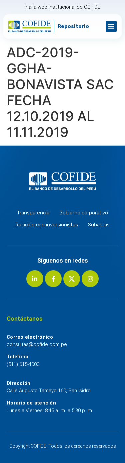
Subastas (99, 225)
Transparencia (33, 213)
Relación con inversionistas (46, 225)
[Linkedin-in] (34, 278)
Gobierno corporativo (83, 213)
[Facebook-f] (53, 278)
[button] (111, 26)
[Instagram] (90, 278)
